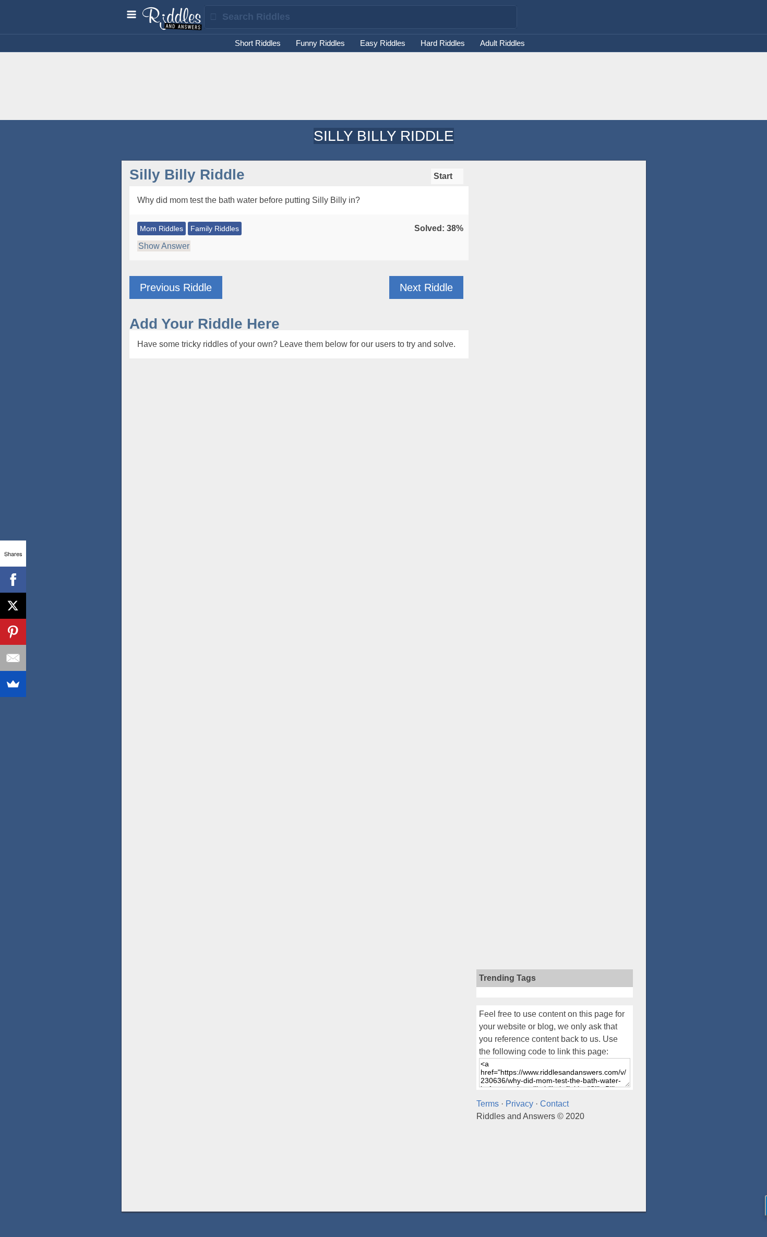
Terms (487, 1103)
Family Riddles (214, 228)
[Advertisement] (383, 86)
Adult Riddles (502, 43)
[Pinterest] (13, 632)
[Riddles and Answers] (172, 27)
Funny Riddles (320, 43)
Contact (554, 1103)
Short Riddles (258, 43)
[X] (13, 606)
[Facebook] (13, 580)
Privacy (519, 1103)
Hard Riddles (443, 43)
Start (444, 176)
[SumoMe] (13, 684)
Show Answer (163, 246)
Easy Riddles (382, 43)
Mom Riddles (161, 228)
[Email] (13, 658)
